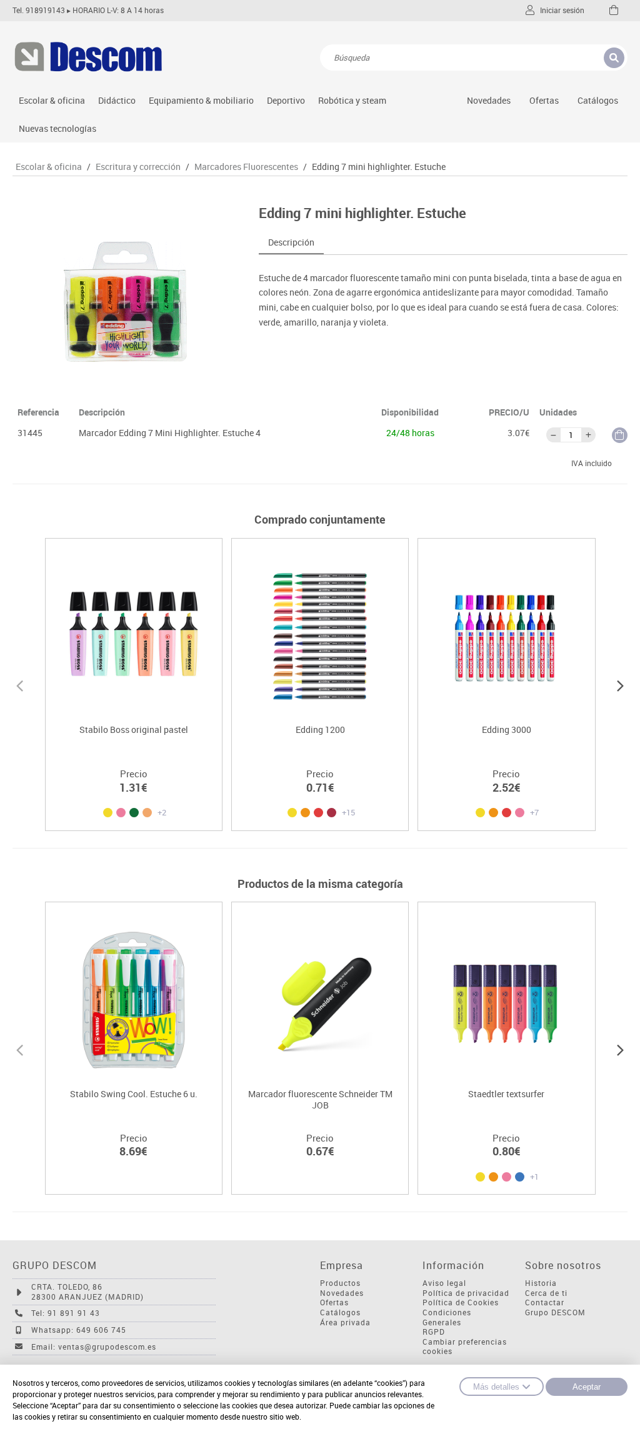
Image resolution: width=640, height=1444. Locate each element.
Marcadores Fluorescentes (246, 166)
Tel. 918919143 (38, 10)
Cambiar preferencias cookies (464, 1347)
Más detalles (496, 1387)
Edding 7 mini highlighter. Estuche (379, 166)
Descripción (291, 242)
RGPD (433, 1332)
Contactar (544, 1302)
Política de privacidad (465, 1293)
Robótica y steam (352, 100)
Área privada (345, 1322)
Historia (541, 1283)
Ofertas (334, 1302)
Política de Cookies (460, 1302)
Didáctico (117, 100)
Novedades (489, 100)
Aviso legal (444, 1283)
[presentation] (20, 684)
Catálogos (598, 100)
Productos (340, 1283)
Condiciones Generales (446, 1317)
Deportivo (286, 100)
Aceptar (586, 1387)
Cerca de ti (546, 1293)
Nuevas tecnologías (57, 128)
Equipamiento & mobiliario (201, 100)
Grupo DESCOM (555, 1312)
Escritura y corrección (138, 166)
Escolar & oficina (52, 100)
